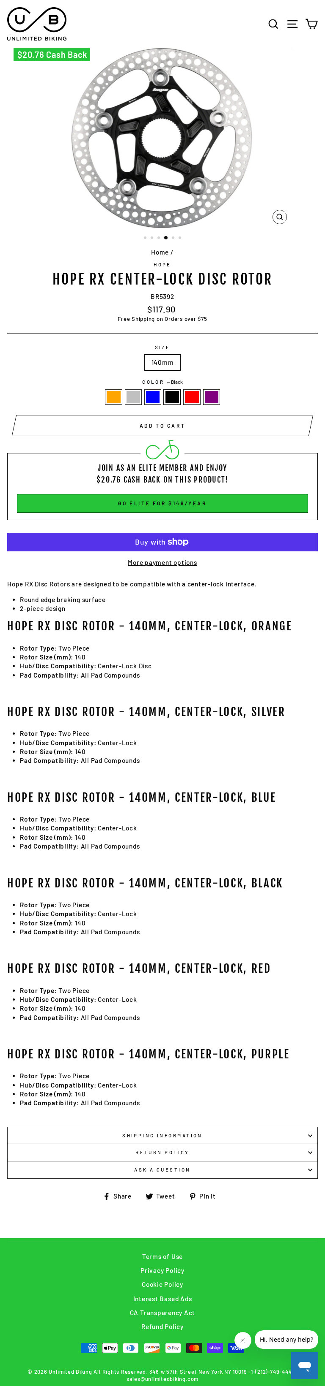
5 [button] (174, 238)
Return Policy (162, 1152)
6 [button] (181, 238)
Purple (212, 397)
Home (160, 252)
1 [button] (146, 238)
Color (162, 382)
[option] (163, 138)
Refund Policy (162, 1326)
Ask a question (162, 1169)
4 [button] (166, 238)
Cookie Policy (162, 1284)
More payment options (162, 562)
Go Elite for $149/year (162, 503)
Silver (133, 397)
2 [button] (153, 238)
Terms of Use (162, 1256)
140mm (162, 362)
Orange (113, 397)
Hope (162, 264)
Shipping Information (162, 1135)
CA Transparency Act (163, 1312)
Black (172, 397)
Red (192, 397)
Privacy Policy (162, 1270)
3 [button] (159, 238)
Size (163, 347)
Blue (153, 397)
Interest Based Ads (162, 1298)
